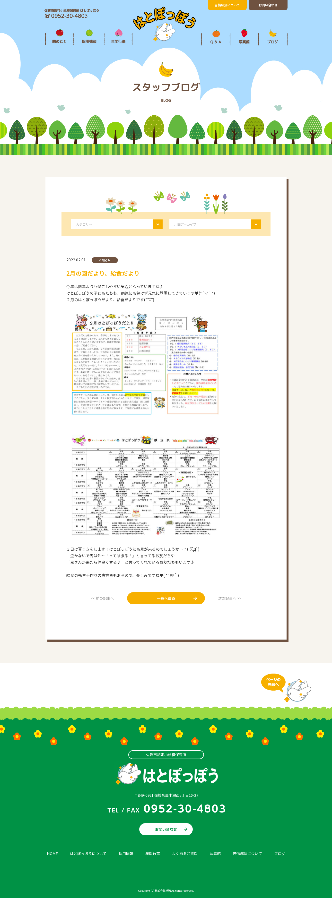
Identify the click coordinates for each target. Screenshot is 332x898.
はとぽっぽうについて (88, 853)
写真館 (244, 41)
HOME (52, 853)
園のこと (59, 41)
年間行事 (118, 41)
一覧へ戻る (166, 598)
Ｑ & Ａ (216, 41)
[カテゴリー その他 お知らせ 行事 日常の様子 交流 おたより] (117, 223)
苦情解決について (227, 5)
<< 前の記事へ (102, 598)
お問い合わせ (268, 5)
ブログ (272, 41)
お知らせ (105, 260)
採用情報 (89, 41)
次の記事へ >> (229, 598)
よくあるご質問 (185, 853)
